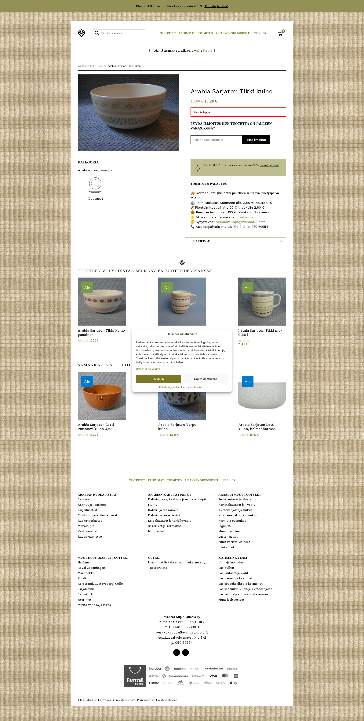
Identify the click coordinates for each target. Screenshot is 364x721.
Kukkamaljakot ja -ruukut (237, 515)
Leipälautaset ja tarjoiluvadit (169, 520)
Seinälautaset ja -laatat (235, 499)
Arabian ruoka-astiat (97, 494)
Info (256, 33)
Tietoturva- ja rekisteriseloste (116, 699)
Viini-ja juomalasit (232, 562)
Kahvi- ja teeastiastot (164, 515)
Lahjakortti (86, 594)
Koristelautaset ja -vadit (236, 504)
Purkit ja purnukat (232, 520)
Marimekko (86, 573)
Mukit (152, 504)
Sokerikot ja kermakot (164, 526)
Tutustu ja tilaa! (216, 6)
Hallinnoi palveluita (148, 368)
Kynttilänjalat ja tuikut (235, 510)
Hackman (85, 562)
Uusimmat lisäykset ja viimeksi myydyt (177, 562)
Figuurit (224, 526)
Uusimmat (187, 33)
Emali (82, 578)
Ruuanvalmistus (90, 536)
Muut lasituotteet (231, 599)
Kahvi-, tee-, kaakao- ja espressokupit (177, 499)
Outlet (154, 557)
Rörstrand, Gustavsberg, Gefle (100, 583)
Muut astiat (156, 531)
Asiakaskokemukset (232, 33)
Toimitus (205, 33)
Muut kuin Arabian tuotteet (103, 557)
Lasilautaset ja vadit (233, 573)
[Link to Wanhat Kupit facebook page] (176, 652)
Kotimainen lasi (232, 557)
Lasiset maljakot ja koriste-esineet (244, 594)
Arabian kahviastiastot (169, 494)
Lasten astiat (228, 536)
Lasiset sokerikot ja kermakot (240, 583)
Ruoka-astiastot (90, 520)
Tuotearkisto (157, 568)
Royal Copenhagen (91, 568)
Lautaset (84, 499)
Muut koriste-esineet (234, 542)
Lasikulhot (226, 568)
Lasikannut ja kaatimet (235, 578)
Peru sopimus (145, 699)
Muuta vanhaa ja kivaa (94, 605)
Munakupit (86, 526)
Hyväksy (159, 379)
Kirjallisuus (86, 589)
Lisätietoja (244, 217)
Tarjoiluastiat (87, 510)
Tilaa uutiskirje (87, 699)
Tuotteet (168, 33)
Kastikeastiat (88, 531)
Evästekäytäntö (169, 386)
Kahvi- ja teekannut (163, 510)
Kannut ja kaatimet (92, 504)
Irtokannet (226, 547)
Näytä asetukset (205, 379)
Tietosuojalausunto (193, 386)
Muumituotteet (229, 531)
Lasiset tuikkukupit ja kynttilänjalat (245, 589)
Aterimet (84, 599)
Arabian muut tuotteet (239, 494)
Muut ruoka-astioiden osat (97, 515)
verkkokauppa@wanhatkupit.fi (241, 222)
